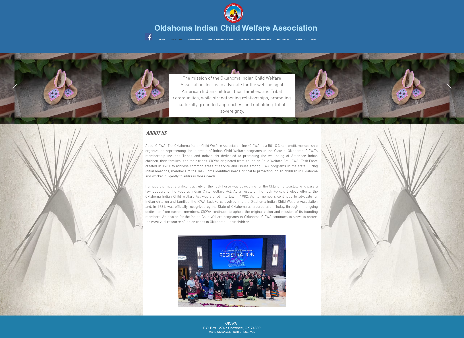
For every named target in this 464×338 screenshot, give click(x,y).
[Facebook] (148, 36)
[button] (283, 39)
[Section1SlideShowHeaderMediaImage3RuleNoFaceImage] (232, 115)
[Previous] (15, 88)
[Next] (449, 88)
